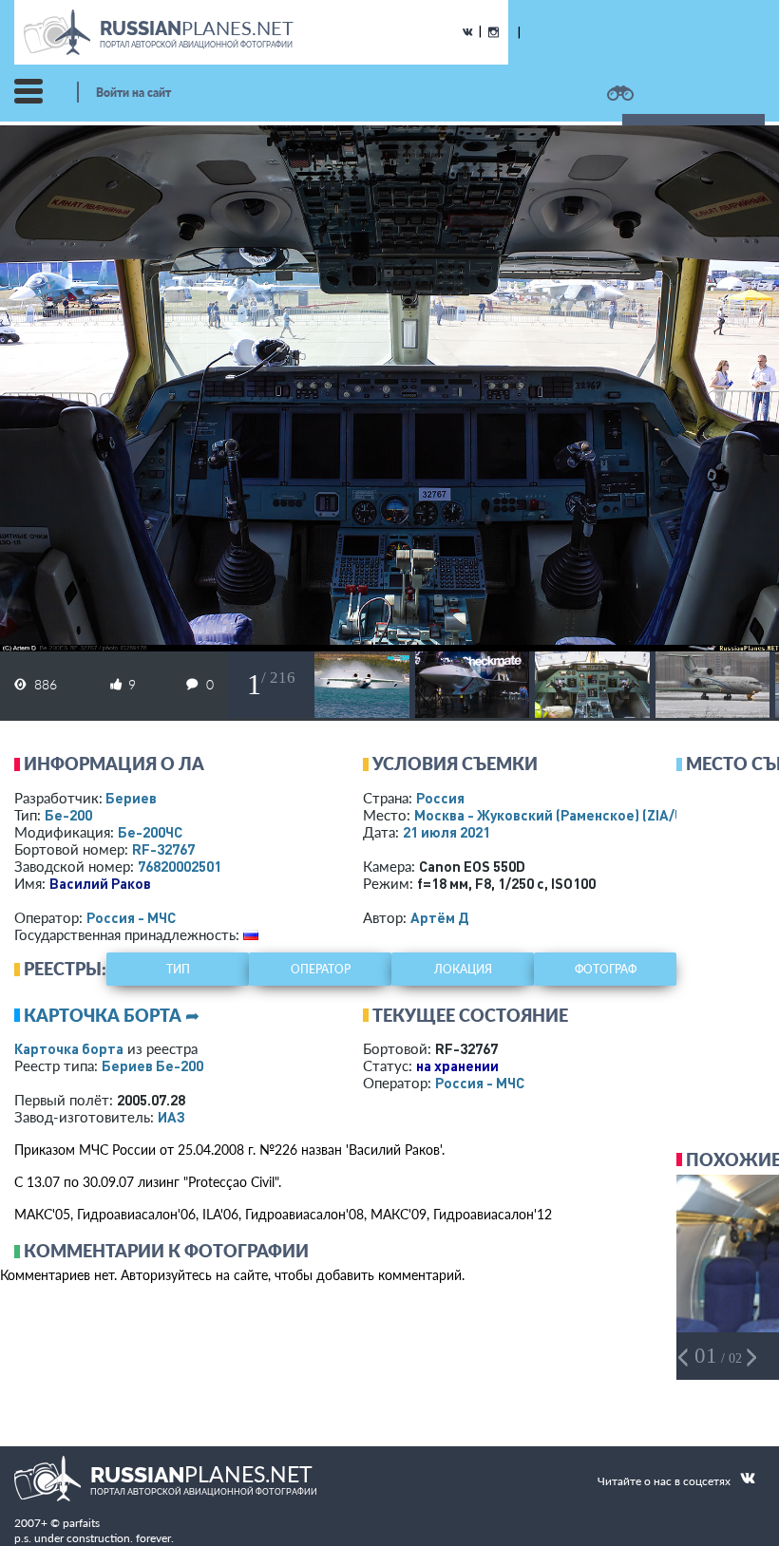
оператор (321, 969)
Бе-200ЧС (150, 831)
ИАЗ (171, 1116)
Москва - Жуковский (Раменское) (567, 814)
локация (463, 969)
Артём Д (439, 917)
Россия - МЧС (131, 917)
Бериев (131, 797)
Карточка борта (69, 1048)
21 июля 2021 (446, 831)
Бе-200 (68, 814)
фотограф (605, 969)
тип (178, 969)
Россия (440, 797)
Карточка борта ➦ (112, 1015)
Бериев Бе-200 (152, 1065)
